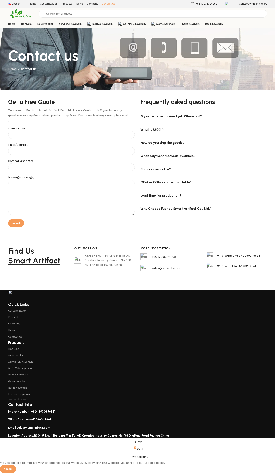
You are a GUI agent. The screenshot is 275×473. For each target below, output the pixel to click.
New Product (16, 355)
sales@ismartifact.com (167, 268)
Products (14, 317)
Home (12, 69)
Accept (8, 469)
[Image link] (22, 295)
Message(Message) (21, 177)
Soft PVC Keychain (20, 368)
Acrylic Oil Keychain (20, 361)
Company (14, 323)
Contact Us (15, 336)
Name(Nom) (16, 128)
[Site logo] (21, 13)
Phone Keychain (18, 374)
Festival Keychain (19, 394)
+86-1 (30, 419)
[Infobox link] (204, 3)
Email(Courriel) (18, 144)
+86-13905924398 (164, 257)
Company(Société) (20, 161)
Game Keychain (18, 381)
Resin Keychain (17, 387)
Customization (17, 310)
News (11, 330)
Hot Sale (13, 348)
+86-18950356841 (43, 411)
